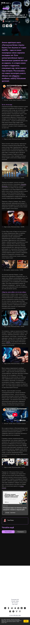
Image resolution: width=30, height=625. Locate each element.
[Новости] (20, 611)
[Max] (18, 608)
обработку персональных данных (8, 621)
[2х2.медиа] (13, 611)
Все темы (15, 604)
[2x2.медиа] (15, 608)
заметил (8, 341)
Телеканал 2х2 (15, 599)
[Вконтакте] (5, 608)
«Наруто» (15, 76)
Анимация (5, 8)
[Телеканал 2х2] (11, 608)
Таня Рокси (7, 21)
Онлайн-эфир (15, 601)
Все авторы (15, 603)
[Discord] (21, 608)
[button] (27, 3)
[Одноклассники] (8, 608)
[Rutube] (25, 608)
